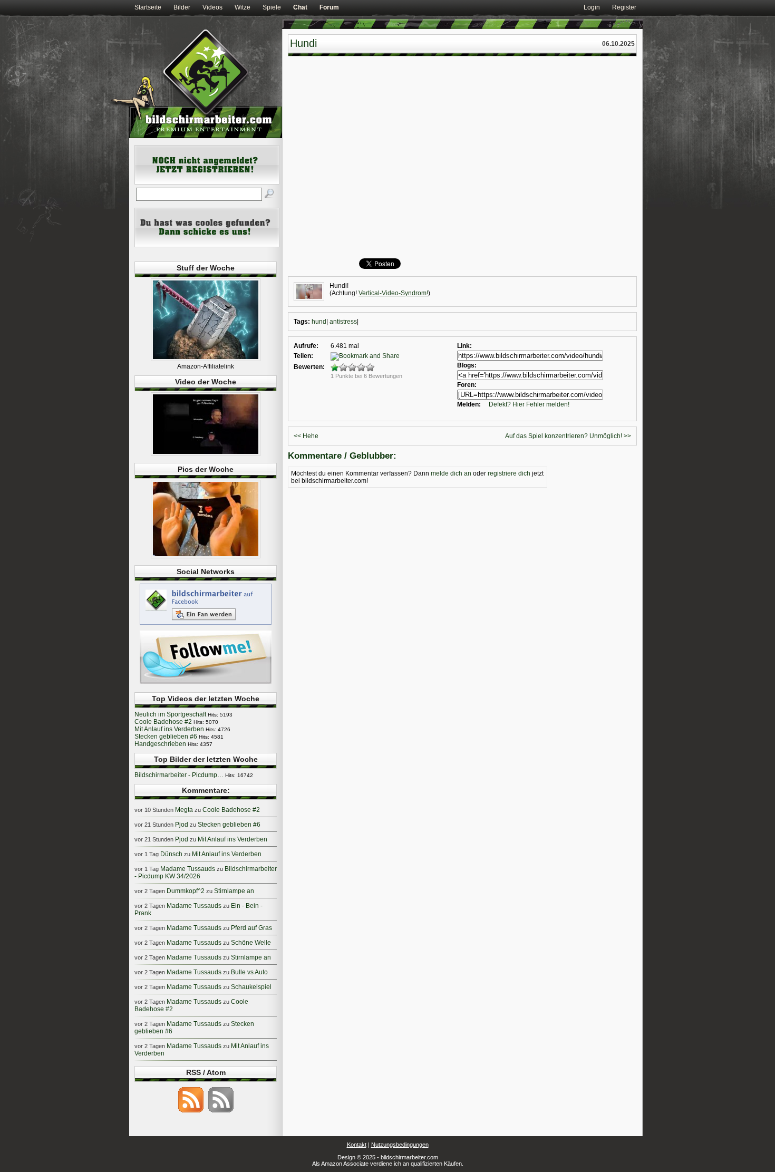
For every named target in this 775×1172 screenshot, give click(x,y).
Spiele (272, 7)
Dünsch (171, 854)
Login (592, 7)
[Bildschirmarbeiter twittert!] (205, 683)
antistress (343, 321)
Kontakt (356, 1144)
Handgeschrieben (160, 744)
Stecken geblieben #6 (165, 736)
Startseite (147, 7)
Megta (184, 809)
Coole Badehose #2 (163, 721)
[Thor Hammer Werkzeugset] (205, 359)
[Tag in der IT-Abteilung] (205, 454)
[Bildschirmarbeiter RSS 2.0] (191, 1112)
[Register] (206, 182)
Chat (300, 7)
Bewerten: (309, 367)
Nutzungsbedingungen (400, 1144)
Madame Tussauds (187, 869)
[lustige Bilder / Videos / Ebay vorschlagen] (206, 245)
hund (319, 321)
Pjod (181, 824)
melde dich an (451, 473)
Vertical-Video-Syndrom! (393, 293)
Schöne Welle (251, 942)
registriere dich (509, 473)
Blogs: (467, 365)
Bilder (181, 7)
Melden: (469, 404)
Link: (464, 346)
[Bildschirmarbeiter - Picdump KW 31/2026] (205, 556)
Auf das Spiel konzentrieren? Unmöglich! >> (568, 436)
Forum (329, 7)
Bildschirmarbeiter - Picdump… (179, 775)
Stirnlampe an (234, 891)
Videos (212, 7)
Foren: (467, 385)
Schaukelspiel (251, 987)
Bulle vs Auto (249, 972)
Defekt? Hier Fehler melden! (529, 404)
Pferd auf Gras (251, 928)
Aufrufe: (306, 346)
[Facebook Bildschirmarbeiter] (205, 624)
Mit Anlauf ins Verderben (169, 729)
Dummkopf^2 (186, 891)
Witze (242, 7)
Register (624, 7)
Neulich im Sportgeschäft (170, 714)
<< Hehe (306, 436)
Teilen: (303, 356)
